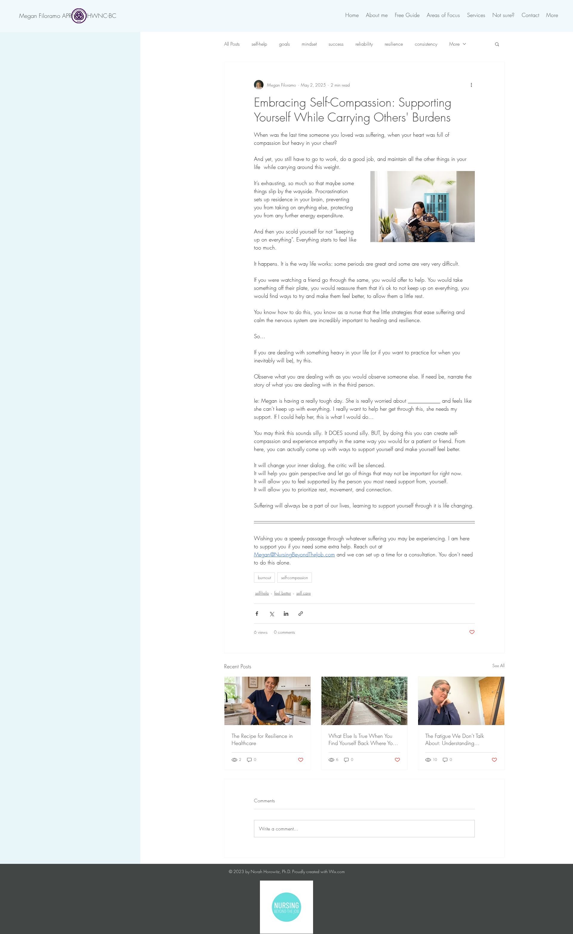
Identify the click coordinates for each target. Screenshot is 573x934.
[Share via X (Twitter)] (271, 613)
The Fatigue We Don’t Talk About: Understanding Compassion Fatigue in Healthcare (454, 739)
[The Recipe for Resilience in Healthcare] (267, 701)
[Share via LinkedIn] (286, 613)
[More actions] (471, 84)
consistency (426, 44)
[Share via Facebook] (257, 613)
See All (498, 665)
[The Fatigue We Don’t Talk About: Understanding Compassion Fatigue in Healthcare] (461, 701)
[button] (497, 43)
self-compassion (294, 577)
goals (284, 44)
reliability (364, 44)
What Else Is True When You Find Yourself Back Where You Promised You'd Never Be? (362, 739)
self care (303, 593)
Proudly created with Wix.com (318, 871)
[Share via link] (301, 613)
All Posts (232, 44)
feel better (282, 593)
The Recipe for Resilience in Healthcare (262, 739)
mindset (309, 44)
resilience (394, 44)
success (336, 44)
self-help (259, 44)
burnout (264, 577)
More (454, 44)
